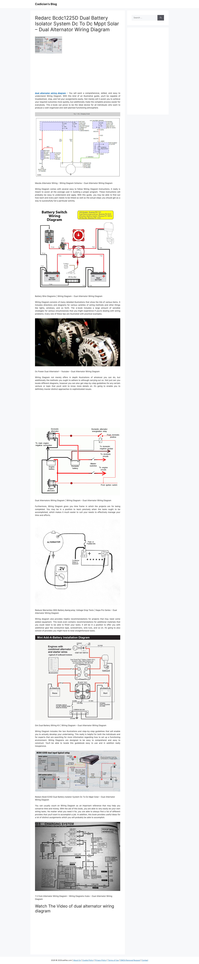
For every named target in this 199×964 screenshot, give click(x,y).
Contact (145, 960)
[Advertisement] (77, 73)
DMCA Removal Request (130, 960)
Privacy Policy (100, 960)
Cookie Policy (88, 960)
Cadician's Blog (46, 4)
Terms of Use (113, 960)
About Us (77, 960)
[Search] (160, 18)
